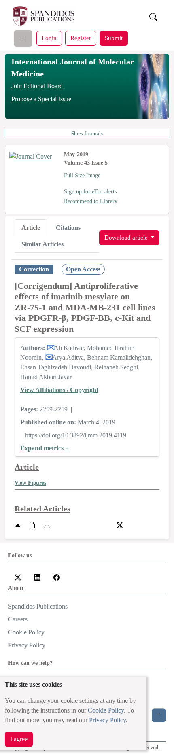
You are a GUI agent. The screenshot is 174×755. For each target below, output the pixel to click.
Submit (114, 37)
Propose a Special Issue (41, 98)
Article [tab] (30, 227)
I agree (19, 739)
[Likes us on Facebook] (56, 576)
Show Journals (87, 133)
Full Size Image (82, 175)
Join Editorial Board (37, 86)
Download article (126, 237)
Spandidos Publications (38, 606)
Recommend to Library (90, 201)
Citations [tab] (68, 227)
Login (49, 37)
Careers (18, 619)
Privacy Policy (107, 720)
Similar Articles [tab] (42, 244)
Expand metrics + (44, 448)
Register (80, 37)
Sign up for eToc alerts (90, 192)
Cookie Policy (106, 710)
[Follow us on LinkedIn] (37, 576)
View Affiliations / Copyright (59, 389)
